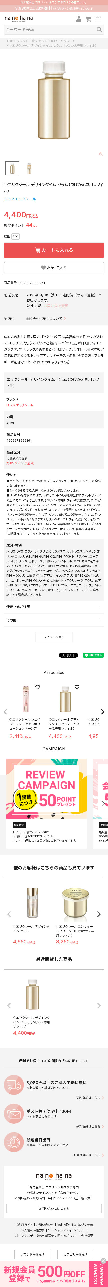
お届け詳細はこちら (86, 1155)
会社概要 (87, 1236)
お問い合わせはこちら (54, 1208)
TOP (9, 41)
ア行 (41, 41)
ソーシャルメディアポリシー (67, 1230)
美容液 (29, 463)
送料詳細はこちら (88, 1098)
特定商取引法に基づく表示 (75, 1225)
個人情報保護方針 (33, 1230)
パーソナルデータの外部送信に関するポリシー (46, 1236)
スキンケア (13, 463)
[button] (5, 711)
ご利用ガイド (24, 1225)
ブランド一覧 (26, 41)
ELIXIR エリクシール (62, 41)
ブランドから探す (33, 1254)
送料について (52, 318)
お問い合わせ (45, 1225)
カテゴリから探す (76, 1254)
